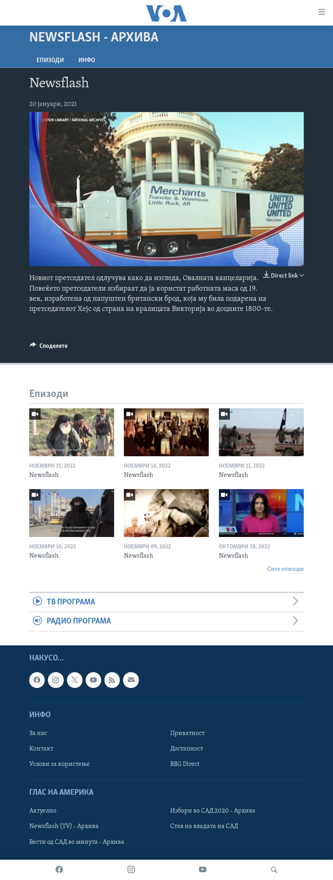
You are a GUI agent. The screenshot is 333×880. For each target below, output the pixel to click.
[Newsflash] (71, 432)
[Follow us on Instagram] (55, 680)
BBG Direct (184, 764)
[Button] (48, 348)
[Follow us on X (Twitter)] (74, 680)
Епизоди (50, 60)
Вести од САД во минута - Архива (76, 842)
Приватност (187, 733)
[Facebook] (59, 870)
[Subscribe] (130, 680)
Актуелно (42, 811)
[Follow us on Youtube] (93, 680)
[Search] (274, 870)
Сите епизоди (285, 569)
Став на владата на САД (204, 826)
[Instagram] (131, 870)
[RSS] (112, 680)
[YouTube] (202, 870)
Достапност (186, 749)
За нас (38, 733)
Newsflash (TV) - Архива (64, 826)
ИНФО (86, 60)
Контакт (41, 749)
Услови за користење (59, 764)
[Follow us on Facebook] (37, 680)
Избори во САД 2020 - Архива (212, 811)
